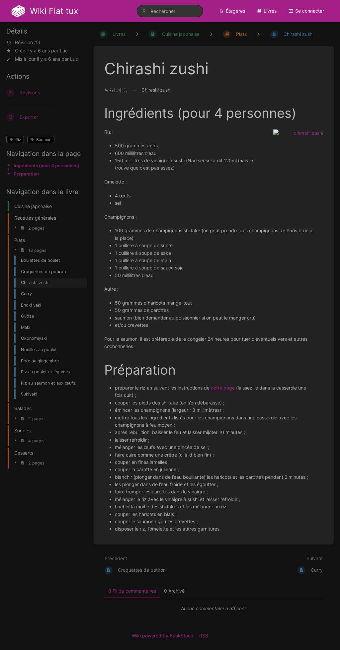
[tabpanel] (213, 608)
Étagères (235, 11)
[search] (170, 11)
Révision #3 (27, 42)
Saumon (43, 139)
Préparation (26, 174)
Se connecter (309, 11)
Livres (270, 11)
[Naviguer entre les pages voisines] (258, 34)
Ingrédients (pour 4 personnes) (46, 165)
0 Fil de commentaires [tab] (132, 591)
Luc (64, 50)
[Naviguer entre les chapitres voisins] (211, 34)
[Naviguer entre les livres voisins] (137, 34)
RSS (203, 635)
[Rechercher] (144, 11)
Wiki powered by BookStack (162, 635)
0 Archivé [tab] (174, 591)
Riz (18, 139)
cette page (223, 388)
